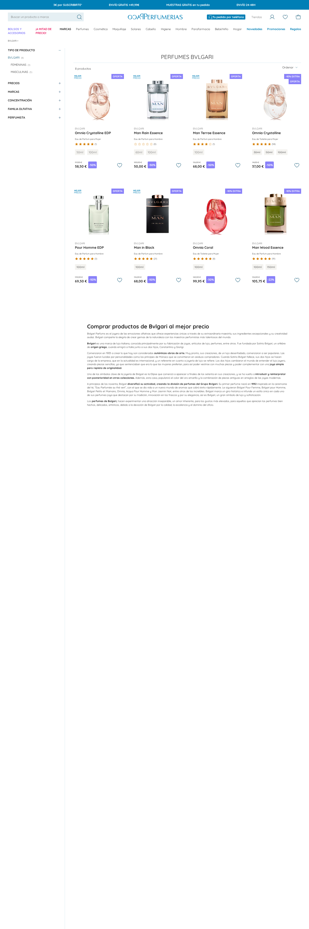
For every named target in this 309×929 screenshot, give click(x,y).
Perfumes (82, 29)
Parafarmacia (201, 29)
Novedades (254, 29)
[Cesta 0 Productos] (298, 17)
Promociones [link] (276, 29)
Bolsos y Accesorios (16, 31)
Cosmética (101, 29)
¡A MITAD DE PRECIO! (44, 31)
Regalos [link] (295, 29)
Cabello (151, 29)
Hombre (181, 29)
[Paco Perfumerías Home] (155, 17)
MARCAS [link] (65, 29)
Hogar (237, 29)
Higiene (166, 29)
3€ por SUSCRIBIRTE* (67, 5)
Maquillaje (119, 29)
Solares (136, 29)
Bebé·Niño (221, 29)
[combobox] (46, 17)
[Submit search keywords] (79, 17)
